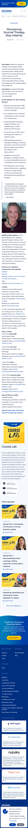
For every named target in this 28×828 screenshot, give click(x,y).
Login (3, 658)
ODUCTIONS (18, 391)
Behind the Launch (7, 702)
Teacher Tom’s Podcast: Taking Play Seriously (12, 708)
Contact (4, 655)
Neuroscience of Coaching (9, 712)
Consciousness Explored (9, 705)
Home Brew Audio (12, 306)
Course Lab (10, 16)
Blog (16, 655)
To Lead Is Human (7, 694)
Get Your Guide (13, 638)
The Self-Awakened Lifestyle (10, 691)
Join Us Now (21, 3)
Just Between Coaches (8, 683)
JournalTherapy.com (15, 283)
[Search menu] (25, 11)
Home (3, 16)
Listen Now (9, 532)
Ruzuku (4, 274)
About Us (4, 652)
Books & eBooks (19, 652)
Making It (4, 677)
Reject (20, 824)
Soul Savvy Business (8, 688)
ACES (3, 668)
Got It (12, 824)
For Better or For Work (8, 699)
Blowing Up (5, 696)
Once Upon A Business (8, 685)
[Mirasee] (6, 10)
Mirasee (4, 272)
